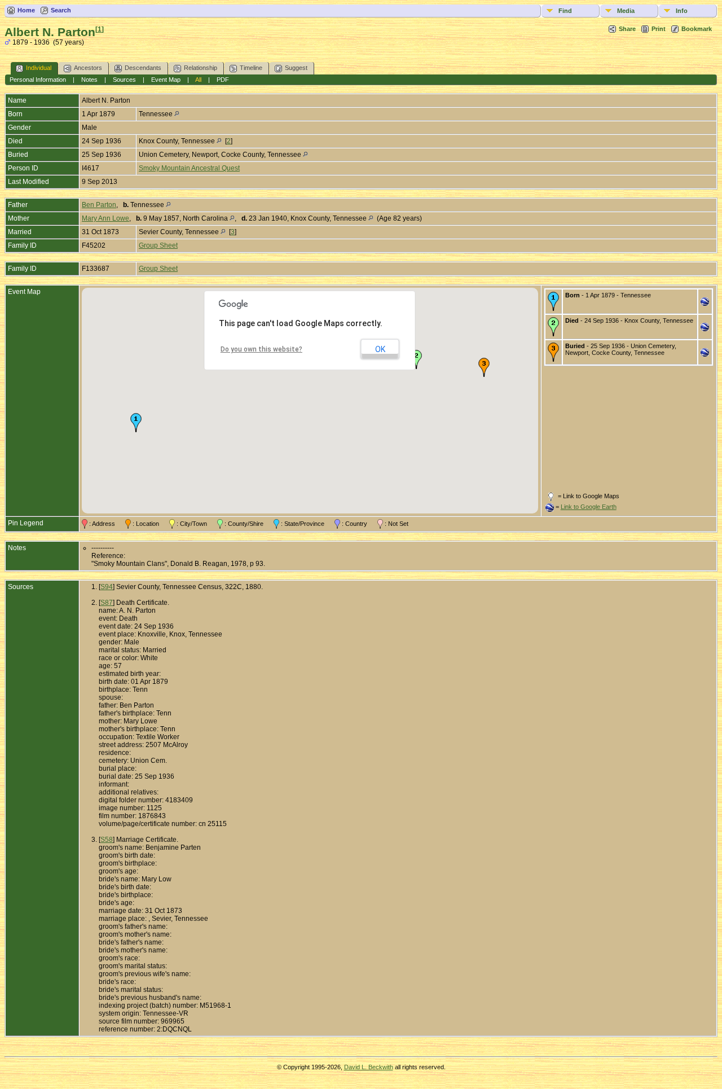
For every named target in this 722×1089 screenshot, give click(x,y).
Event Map (165, 79)
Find (565, 10)
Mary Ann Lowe (105, 218)
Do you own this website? (261, 349)
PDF (223, 79)
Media (626, 10)
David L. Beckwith (368, 1067)
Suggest (296, 67)
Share (627, 28)
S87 (106, 603)
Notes (89, 79)
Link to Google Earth (589, 506)
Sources (124, 79)
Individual (38, 67)
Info (682, 10)
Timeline (251, 67)
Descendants (143, 67)
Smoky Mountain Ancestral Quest (189, 168)
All (198, 79)
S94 (106, 587)
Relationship (200, 67)
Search (61, 10)
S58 (106, 840)
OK (380, 349)
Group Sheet (158, 245)
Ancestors (88, 67)
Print (658, 28)
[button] (136, 422)
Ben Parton (99, 205)
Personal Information (38, 79)
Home (26, 10)
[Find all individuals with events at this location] (176, 114)
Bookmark (696, 28)
